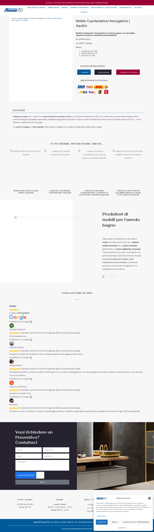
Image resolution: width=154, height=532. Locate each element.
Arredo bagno (23, 18)
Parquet (65, 7)
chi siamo (137, 7)
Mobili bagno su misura (36, 7)
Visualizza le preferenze (136, 522)
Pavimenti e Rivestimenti (79, 7)
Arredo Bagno (53, 7)
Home (14, 18)
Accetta (101, 522)
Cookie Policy (122, 527)
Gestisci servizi (101, 516)
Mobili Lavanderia (37, 18)
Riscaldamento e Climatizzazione (104, 7)
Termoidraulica (125, 7)
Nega (114, 522)
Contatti (84, 12)
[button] (149, 498)
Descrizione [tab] (19, 110)
